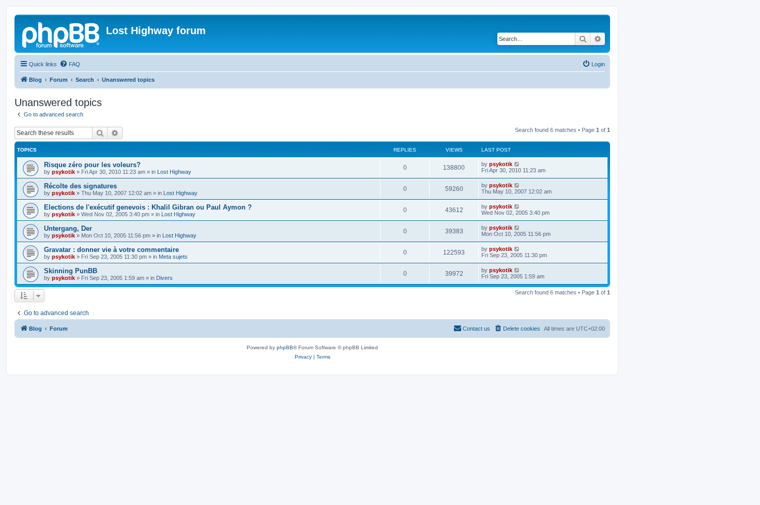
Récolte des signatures (80, 186)
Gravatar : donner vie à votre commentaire (111, 250)
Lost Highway (174, 172)
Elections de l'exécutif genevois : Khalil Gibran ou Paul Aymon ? (148, 207)
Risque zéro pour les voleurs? (92, 165)
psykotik (63, 172)
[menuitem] (69, 64)
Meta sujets (173, 257)
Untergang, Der (68, 228)
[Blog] (61, 33)
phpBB (285, 347)
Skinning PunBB (70, 271)
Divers (164, 278)
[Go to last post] (517, 164)
